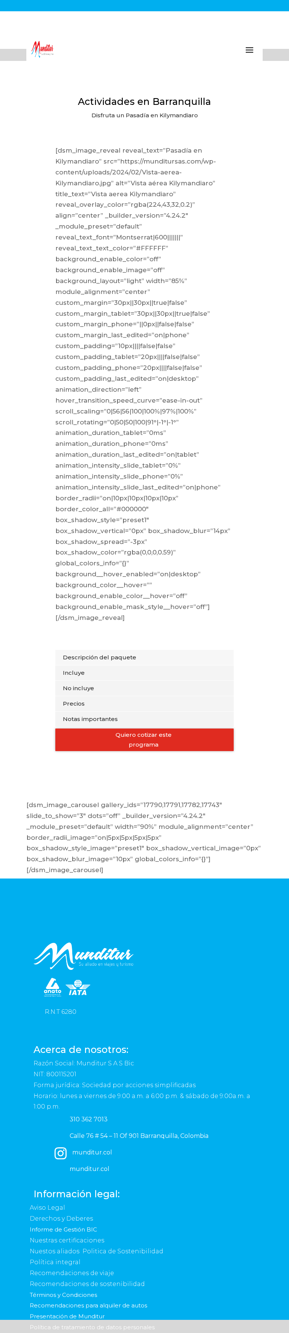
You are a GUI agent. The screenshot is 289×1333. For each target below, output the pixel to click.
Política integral (55, 1262)
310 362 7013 (89, 1119)
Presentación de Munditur (67, 1316)
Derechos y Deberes (62, 1218)
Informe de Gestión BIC (63, 1229)
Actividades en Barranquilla (144, 101)
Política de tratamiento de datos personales (93, 1327)
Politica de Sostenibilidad (123, 1251)
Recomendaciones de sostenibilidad (87, 1284)
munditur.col (92, 1152)
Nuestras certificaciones (68, 1240)
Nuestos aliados (55, 1251)
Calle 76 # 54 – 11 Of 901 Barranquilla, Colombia (139, 1135)
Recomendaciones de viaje (73, 1273)
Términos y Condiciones (63, 1294)
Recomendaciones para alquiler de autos (88, 1305)
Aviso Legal (48, 1207)
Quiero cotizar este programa (144, 739)
